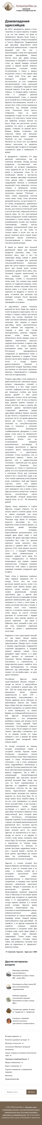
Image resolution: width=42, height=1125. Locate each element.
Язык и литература (12, 1066)
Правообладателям (12, 1079)
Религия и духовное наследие (16, 1040)
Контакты (8, 1076)
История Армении (12, 1036)
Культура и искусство (13, 1043)
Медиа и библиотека (12, 1062)
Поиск (32, 1092)
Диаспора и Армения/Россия (16, 1059)
